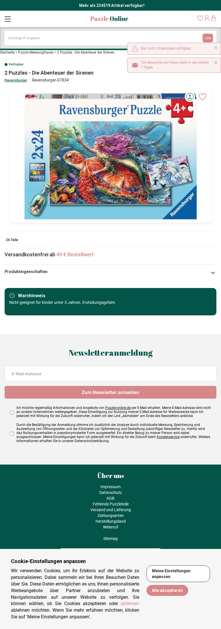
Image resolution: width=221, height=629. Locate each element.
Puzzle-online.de (118, 408)
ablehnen (130, 603)
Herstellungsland (111, 521)
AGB (110, 498)
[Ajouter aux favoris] (202, 97)
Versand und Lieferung (110, 509)
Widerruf (110, 527)
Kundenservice (168, 437)
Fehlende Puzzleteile (111, 504)
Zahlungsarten (111, 515)
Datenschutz (110, 492)
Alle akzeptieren (167, 590)
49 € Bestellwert (75, 254)
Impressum (110, 486)
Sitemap (110, 538)
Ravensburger (16, 80)
